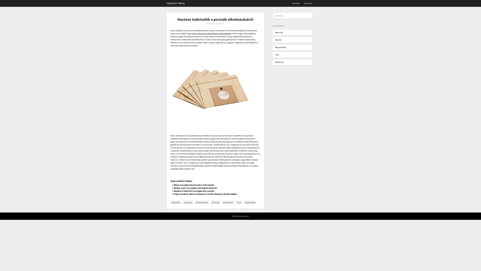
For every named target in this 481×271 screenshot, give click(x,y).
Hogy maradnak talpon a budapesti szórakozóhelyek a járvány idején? (205, 194)
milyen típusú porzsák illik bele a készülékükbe (211, 33)
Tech (239, 202)
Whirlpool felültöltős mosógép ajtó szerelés (194, 191)
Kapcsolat (308, 3)
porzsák (215, 202)
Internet (278, 40)
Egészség (279, 32)
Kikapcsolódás (280, 47)
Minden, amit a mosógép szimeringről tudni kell (195, 188)
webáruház (228, 202)
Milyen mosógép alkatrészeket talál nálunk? (194, 185)
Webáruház (250, 202)
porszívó (188, 202)
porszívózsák (202, 202)
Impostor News (176, 3)
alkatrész (176, 202)
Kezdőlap (296, 3)
